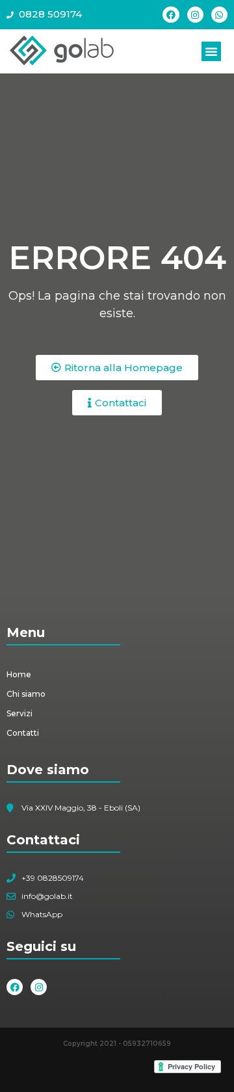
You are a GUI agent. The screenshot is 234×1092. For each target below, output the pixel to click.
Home (18, 674)
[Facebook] (170, 14)
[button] (211, 51)
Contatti (22, 733)
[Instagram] (195, 14)
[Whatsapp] (219, 14)
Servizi (19, 713)
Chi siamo (26, 694)
